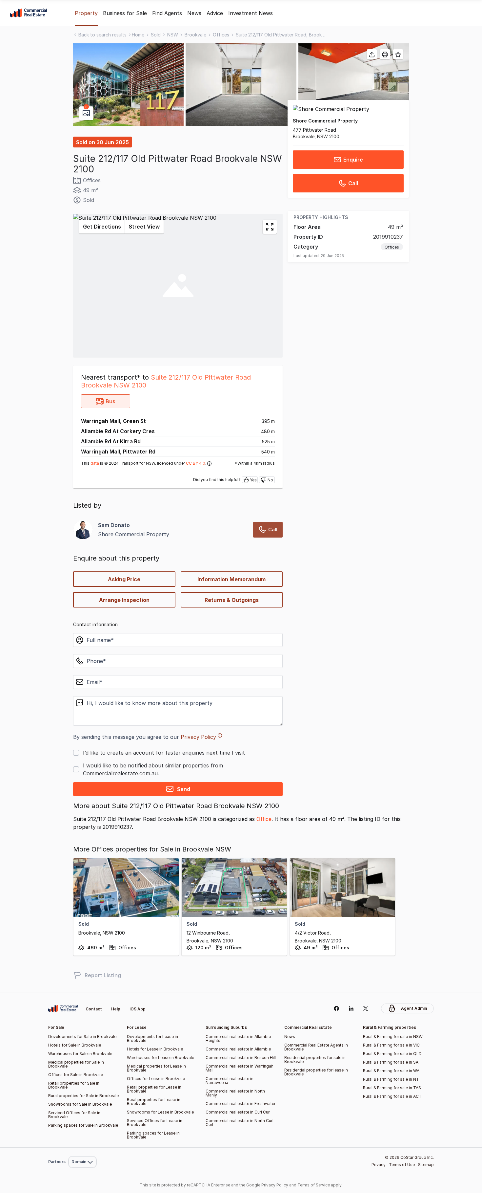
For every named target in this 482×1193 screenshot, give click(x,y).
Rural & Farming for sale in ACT (392, 1096)
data (94, 463)
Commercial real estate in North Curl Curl (239, 1122)
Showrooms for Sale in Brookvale (80, 1104)
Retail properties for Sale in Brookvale (73, 1085)
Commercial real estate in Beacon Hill (241, 1057)
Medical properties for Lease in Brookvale (156, 1068)
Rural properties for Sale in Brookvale (83, 1095)
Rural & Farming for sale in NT (391, 1079)
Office (263, 819)
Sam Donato (114, 525)
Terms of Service (313, 1184)
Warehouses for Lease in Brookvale (160, 1057)
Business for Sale (125, 13)
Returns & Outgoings (232, 600)
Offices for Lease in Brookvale (156, 1078)
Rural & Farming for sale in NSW (393, 1036)
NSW (172, 34)
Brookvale (195, 34)
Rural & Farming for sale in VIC (391, 1045)
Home (138, 34)
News (194, 13)
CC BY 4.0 (195, 463)
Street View (144, 226)
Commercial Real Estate (28, 13)
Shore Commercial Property (325, 120)
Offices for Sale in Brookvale (75, 1074)
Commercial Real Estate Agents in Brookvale (316, 1047)
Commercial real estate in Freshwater (240, 1103)
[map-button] (270, 227)
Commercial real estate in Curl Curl (238, 1112)
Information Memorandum (231, 579)
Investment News (250, 13)
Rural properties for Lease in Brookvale (153, 1101)
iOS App (138, 1008)
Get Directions (102, 226)
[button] (128, 84)
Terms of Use (402, 1164)
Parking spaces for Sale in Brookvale (83, 1125)
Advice (215, 13)
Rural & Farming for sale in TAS (392, 1087)
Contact (94, 1008)
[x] (365, 1008)
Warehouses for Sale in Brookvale (80, 1053)
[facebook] (336, 1008)
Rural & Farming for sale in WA (391, 1070)
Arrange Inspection (124, 600)
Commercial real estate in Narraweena (229, 1080)
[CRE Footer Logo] (63, 1008)
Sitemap (426, 1164)
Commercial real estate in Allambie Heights (238, 1038)
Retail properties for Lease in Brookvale (154, 1089)
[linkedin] (351, 1008)
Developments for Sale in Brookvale (82, 1036)
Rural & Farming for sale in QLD (392, 1053)
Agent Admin (414, 1008)
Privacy (379, 1164)
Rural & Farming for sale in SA (390, 1062)
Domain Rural (82, 1147)
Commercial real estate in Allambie (238, 1049)
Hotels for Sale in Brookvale (74, 1045)
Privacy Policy (198, 737)
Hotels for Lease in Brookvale (155, 1049)
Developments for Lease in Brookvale (152, 1038)
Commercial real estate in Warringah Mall (239, 1068)
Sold (156, 34)
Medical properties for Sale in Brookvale (76, 1064)
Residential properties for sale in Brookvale (315, 1059)
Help (115, 1008)
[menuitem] (82, 1147)
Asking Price (124, 579)
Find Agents (167, 13)
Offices (221, 34)
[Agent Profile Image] (83, 530)
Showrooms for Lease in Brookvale (160, 1112)
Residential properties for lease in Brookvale (316, 1072)
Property (86, 13)
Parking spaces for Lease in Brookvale (153, 1135)
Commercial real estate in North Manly (235, 1093)
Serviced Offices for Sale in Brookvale (74, 1114)
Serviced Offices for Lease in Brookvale (154, 1122)
